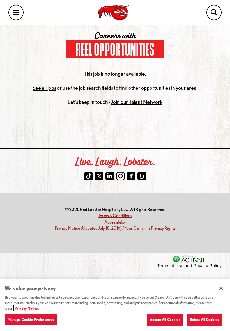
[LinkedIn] (109, 176)
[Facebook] (131, 176)
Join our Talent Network (136, 101)
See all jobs (44, 87)
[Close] (221, 288)
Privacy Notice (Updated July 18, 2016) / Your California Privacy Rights (115, 228)
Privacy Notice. (27, 308)
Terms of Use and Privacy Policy (189, 265)
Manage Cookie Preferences (31, 319)
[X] (99, 176)
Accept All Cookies (165, 319)
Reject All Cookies (204, 319)
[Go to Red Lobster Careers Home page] (115, 12)
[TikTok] (88, 176)
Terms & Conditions (115, 215)
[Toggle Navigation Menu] (16, 12)
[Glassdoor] (141, 176)
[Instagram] (120, 176)
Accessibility (115, 221)
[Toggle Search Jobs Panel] (214, 12)
